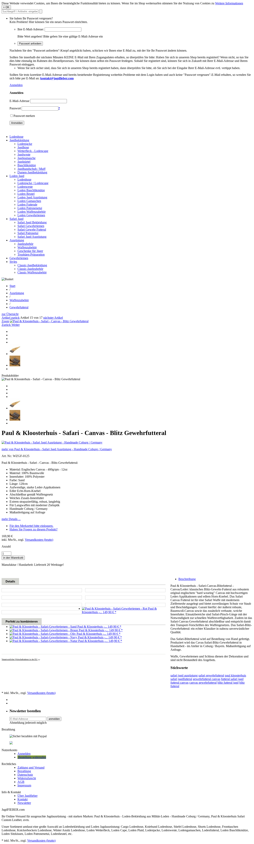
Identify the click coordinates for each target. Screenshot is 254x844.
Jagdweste (23, 154)
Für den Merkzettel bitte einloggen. (31, 525)
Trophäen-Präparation (31, 254)
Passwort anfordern (30, 43)
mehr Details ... (11, 519)
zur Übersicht (10, 314)
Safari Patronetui (27, 233)
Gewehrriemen (19, 258)
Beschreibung (187, 579)
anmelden (54, 718)
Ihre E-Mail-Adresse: (30, 29)
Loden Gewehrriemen (31, 215)
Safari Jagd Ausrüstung (31, 236)
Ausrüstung (17, 240)
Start (12, 286)
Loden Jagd (17, 176)
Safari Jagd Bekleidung (32, 222)
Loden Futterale (27, 204)
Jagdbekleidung (19, 140)
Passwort (15, 108)
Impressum (24, 785)
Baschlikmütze (26, 165)
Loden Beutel (26, 193)
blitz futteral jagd (228, 682)
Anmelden (16, 85)
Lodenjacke (24, 143)
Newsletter (24, 803)
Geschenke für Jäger (30, 251)
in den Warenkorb (13, 557)
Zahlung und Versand (30, 767)
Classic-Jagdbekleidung (32, 265)
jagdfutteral (185, 679)
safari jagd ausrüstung (184, 675)
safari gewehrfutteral (211, 675)
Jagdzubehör (25, 243)
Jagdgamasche (26, 158)
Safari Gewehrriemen (30, 226)
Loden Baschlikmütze (31, 190)
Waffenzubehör (27, 247)
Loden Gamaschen (29, 201)
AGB (20, 781)
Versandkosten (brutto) (39, 539)
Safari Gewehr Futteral (31, 229)
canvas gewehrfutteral (203, 682)
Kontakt (22, 799)
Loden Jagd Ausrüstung (32, 197)
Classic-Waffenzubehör (32, 272)
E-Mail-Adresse (19, 101)
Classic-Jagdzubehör (30, 268)
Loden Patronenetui (29, 208)
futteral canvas (179, 682)
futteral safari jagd (232, 679)
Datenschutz (25, 774)
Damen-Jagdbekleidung (32, 172)
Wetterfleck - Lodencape (32, 151)
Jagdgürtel (23, 161)
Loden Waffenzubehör (31, 211)
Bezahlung (24, 771)
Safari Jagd (16, 218)
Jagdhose (23, 147)
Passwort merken (24, 115)
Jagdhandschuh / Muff (31, 168)
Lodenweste (25, 186)
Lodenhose (16, 136)
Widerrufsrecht (26, 778)
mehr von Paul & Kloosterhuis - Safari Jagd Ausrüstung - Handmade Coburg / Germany (57, 449)
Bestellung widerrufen (31, 757)
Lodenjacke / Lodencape (32, 183)
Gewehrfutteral (19, 307)
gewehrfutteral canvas (206, 679)
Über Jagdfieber (27, 795)
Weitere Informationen (229, 3)
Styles (13, 261)
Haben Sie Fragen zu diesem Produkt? (34, 529)
